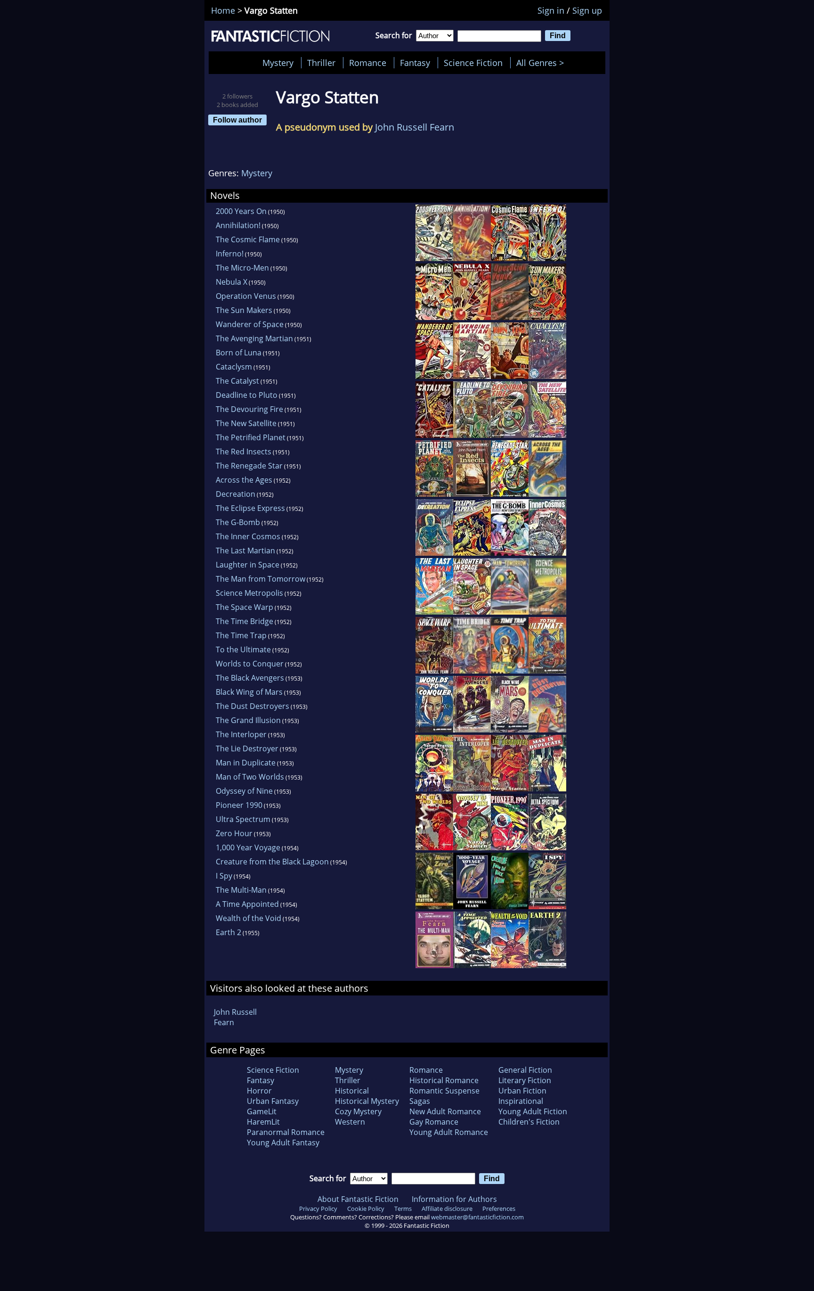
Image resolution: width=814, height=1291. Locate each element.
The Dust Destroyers (252, 706)
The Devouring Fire (249, 409)
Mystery (277, 62)
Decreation (235, 494)
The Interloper (241, 734)
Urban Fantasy (273, 1101)
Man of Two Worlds (250, 777)
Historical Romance (444, 1080)
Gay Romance (433, 1122)
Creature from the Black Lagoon (272, 861)
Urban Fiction (522, 1090)
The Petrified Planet (250, 437)
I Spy (224, 876)
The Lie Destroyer (247, 748)
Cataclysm (234, 367)
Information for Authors (454, 1199)
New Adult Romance (445, 1111)
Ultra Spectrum (243, 819)
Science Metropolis (249, 593)
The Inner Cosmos (248, 536)
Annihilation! (238, 225)
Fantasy (415, 62)
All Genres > (542, 62)
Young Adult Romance (448, 1132)
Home (223, 10)
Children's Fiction (529, 1122)
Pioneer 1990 (239, 805)
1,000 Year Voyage (248, 847)
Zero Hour (234, 833)
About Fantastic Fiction (358, 1199)
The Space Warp (244, 607)
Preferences (498, 1208)
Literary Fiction (524, 1080)
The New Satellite (246, 423)
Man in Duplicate (246, 762)
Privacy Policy (318, 1208)
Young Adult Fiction (532, 1111)
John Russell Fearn (414, 127)
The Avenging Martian (254, 338)
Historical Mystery (367, 1101)
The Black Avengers (250, 678)
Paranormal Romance (286, 1132)
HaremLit (263, 1122)
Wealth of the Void (248, 918)
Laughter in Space (247, 564)
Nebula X (231, 282)
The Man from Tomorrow (260, 579)
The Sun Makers (244, 310)
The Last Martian (245, 550)
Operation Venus (246, 296)
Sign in (550, 10)
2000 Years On (241, 211)
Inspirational (520, 1101)
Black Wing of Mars (249, 692)
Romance (367, 62)
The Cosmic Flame (248, 239)
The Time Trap (241, 635)
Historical (352, 1090)
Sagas (419, 1101)
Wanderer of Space (250, 324)
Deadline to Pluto (246, 395)
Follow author (237, 119)
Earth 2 (228, 932)
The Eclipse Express (250, 508)
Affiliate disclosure (447, 1208)
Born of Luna (238, 352)
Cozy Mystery (358, 1111)
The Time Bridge (244, 621)
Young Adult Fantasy (283, 1142)
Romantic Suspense (444, 1090)
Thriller (321, 62)
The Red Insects (243, 451)
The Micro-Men (242, 268)
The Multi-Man (241, 890)
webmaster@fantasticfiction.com (477, 1217)
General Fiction (525, 1070)
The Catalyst (237, 381)
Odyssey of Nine (244, 791)
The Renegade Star (249, 465)
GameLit (262, 1111)
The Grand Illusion (248, 720)
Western (350, 1122)
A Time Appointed (247, 904)
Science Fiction (473, 62)
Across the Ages (244, 480)
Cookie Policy (365, 1208)
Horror (259, 1090)
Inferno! (230, 253)
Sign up (587, 10)
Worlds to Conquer (250, 663)
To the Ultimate (243, 649)
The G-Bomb (238, 522)
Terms (403, 1208)
